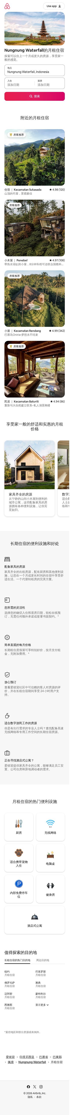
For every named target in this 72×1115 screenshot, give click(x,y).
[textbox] (19, 85)
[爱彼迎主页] (7, 6)
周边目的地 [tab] (42, 960)
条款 (39, 1097)
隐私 (30, 1097)
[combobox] (34, 72)
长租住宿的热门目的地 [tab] (17, 960)
